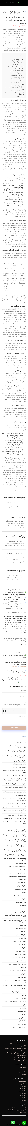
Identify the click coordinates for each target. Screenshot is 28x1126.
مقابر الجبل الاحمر (21, 944)
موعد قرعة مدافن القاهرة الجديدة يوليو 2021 (14, 985)
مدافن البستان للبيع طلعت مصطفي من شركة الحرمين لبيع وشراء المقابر (14, 835)
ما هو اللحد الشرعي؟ (19, 59)
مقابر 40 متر (23, 1093)
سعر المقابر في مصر (20, 928)
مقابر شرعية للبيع (21, 1024)
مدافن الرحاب (16, 630)
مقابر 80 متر (23, 1098)
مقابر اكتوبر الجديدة (21, 902)
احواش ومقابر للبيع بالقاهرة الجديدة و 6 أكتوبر (14, 1001)
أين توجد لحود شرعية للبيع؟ (18, 70)
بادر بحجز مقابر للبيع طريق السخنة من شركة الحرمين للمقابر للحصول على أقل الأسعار (14, 779)
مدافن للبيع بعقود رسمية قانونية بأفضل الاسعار (14, 792)
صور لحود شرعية (20, 96)
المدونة (24, 1074)
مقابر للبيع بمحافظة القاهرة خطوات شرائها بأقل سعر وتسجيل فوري (15, 840)
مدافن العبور (23, 1008)
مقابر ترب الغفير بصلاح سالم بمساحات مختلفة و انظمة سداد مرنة (14, 756)
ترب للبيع (23, 967)
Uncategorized (22, 1081)
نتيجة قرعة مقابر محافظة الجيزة (17, 964)
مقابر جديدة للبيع (22, 879)
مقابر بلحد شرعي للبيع (19, 64)
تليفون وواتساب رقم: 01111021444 (17, 1110)
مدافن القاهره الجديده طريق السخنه (17, 815)
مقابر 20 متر (23, 1088)
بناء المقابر (23, 1084)
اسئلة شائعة (21, 80)
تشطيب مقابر (22, 908)
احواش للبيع (12, 620)
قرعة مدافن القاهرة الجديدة (16, 626)
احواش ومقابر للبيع (21, 951)
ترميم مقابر (23, 905)
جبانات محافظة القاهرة (20, 895)
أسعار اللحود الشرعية (19, 68)
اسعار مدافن (23, 892)
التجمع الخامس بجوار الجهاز (19, 1107)
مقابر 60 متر (23, 1095)
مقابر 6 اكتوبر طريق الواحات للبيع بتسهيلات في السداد (14, 771)
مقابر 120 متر (22, 1086)
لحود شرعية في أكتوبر (19, 77)
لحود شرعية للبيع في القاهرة (18, 72)
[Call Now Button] (24, 1123)
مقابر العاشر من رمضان (20, 931)
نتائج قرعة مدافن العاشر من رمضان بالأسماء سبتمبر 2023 (14, 921)
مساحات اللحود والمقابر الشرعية (17, 66)
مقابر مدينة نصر (18, 624)
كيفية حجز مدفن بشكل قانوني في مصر (16, 775)
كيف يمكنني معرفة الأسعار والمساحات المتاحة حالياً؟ (16, 93)
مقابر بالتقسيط (22, 948)
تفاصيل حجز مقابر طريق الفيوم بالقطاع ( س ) (14, 806)
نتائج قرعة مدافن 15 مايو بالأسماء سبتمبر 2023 (15, 916)
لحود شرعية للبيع (7, 41)
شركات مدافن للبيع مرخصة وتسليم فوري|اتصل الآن (15, 810)
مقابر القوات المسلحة (16, 628)
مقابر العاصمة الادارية (20, 935)
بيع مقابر (24, 826)
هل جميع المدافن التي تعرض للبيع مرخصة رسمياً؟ (15, 83)
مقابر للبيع (14, 26)
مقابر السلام (8, 618)
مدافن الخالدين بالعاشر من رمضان (17, 866)
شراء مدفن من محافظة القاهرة (18, 873)
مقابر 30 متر (23, 1091)
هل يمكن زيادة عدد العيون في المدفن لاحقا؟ (16, 88)
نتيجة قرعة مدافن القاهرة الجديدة (17, 992)
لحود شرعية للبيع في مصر (18, 61)
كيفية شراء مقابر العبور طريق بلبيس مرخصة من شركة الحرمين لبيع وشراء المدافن (14, 845)
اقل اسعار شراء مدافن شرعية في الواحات (15, 818)
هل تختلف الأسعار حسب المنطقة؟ (17, 91)
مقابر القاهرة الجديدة (20, 616)
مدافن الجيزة (22, 899)
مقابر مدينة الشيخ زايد (20, 795)
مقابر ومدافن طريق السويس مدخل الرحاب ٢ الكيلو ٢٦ (14, 822)
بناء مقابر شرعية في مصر (19, 1017)
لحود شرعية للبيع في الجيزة (18, 73)
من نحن (24, 1069)
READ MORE (22, 666)
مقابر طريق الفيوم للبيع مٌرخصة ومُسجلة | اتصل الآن (15, 751)
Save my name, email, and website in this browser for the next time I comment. (15, 705)
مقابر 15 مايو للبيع (21, 886)
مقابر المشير (22, 925)
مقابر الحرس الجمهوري (20, 760)
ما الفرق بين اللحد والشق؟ (18, 85)
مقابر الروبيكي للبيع (21, 863)
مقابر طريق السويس (20, 889)
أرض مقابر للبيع (22, 977)
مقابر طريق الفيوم (21, 620)
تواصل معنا (23, 1067)
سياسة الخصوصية (21, 1072)
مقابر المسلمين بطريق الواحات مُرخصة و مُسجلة (15, 788)
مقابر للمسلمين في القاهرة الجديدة (17, 803)
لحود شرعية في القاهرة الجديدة (17, 75)
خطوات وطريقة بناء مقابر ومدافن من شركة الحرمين (15, 859)
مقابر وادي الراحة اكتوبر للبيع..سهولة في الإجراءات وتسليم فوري (15, 830)
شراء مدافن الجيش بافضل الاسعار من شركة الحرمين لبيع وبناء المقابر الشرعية (14, 850)
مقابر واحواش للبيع (21, 869)
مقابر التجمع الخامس (20, 912)
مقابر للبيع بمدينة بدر (21, 998)
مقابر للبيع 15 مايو (17, 618)
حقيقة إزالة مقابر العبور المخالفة (17, 876)
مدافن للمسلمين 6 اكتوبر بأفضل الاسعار (16, 783)
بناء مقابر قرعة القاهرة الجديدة (18, 970)
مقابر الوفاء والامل (14, 622)
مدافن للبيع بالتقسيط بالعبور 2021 (17, 1027)
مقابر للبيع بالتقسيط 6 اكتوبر (18, 957)
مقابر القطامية (10, 616)
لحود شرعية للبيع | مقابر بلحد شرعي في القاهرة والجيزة (16, 746)
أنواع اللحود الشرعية (19, 62)
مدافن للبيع (23, 1112)
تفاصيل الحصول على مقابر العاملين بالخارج (15, 855)
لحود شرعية (19, 640)
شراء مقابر (23, 995)
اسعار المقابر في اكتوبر (20, 954)
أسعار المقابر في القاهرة (19, 941)
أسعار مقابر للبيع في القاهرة (19, 767)
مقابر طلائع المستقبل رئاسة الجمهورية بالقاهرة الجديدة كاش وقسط (14, 799)
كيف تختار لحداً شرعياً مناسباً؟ (17, 79)
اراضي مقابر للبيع (21, 960)
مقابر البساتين (22, 938)
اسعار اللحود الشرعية (16, 638)
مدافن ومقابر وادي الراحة (19, 764)
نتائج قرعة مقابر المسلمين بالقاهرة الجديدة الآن (15, 981)
